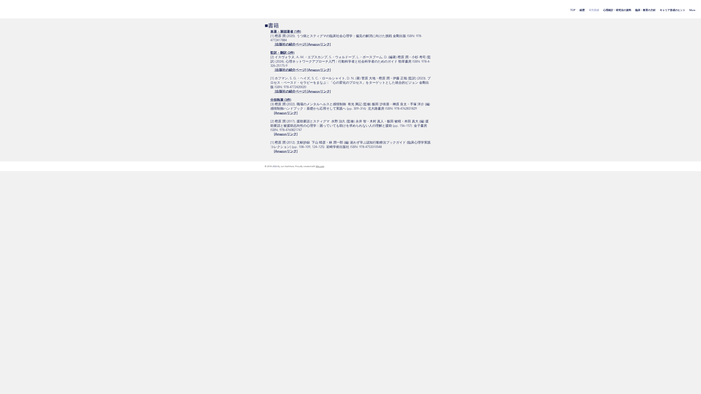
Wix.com (320, 166)
